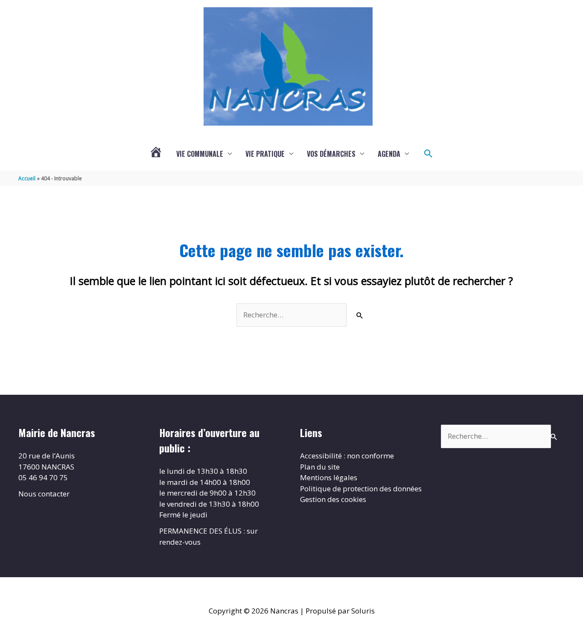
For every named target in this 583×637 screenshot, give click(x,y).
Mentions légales (328, 477)
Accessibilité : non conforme (347, 456)
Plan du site (320, 467)
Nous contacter (44, 494)
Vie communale (199, 154)
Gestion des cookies (333, 499)
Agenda (389, 154)
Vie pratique (265, 154)
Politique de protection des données (361, 488)
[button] (428, 153)
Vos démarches (331, 154)
